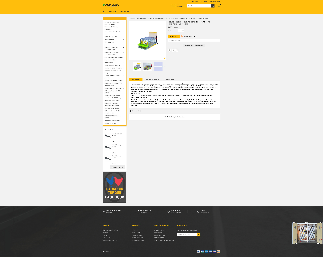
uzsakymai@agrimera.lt (110, 240)
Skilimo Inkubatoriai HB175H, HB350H (113, 117)
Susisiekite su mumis (138, 240)
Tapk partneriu (136, 232)
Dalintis (169, 50)
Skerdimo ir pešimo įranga (112, 65)
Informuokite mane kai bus (194, 45)
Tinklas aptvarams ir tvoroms (113, 68)
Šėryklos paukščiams (110, 60)
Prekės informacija (153, 79)
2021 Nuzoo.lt (107, 251)
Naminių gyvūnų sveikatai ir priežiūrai (112, 77)
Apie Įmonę (112, 11)
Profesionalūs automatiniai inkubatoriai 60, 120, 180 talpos (113, 97)
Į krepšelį (174, 36)
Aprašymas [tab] (136, 79)
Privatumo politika (137, 235)
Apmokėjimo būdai (159, 235)
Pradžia (105, 11)
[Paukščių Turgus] (114, 187)
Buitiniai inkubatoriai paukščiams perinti (114, 33)
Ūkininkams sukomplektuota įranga (113, 72)
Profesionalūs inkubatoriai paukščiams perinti (112, 53)
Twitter (173, 50)
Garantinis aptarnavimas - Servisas (164, 240)
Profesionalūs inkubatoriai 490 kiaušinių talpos (113, 84)
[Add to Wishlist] (194, 36)
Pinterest (176, 50)
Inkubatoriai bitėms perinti (112, 100)
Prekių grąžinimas (159, 237)
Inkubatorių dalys (109, 39)
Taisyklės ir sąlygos (137, 237)
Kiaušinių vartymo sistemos (112, 120)
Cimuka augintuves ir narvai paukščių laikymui (113, 23)
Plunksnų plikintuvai (110, 123)
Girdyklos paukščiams (111, 36)
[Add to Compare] (191, 36)
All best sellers (117, 167)
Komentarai (170, 79)
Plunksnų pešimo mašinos (112, 108)
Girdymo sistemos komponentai (114, 80)
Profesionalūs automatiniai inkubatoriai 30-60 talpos (112, 104)
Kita (106, 44)
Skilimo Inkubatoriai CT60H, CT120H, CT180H (112, 112)
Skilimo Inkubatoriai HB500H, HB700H (113, 92)
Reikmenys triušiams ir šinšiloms (114, 57)
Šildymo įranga (109, 62)
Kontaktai (106, 225)
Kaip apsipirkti (158, 232)
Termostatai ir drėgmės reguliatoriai (111, 28)
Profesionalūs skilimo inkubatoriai (114, 88)
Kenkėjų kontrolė (109, 42)
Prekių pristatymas (126, 11)
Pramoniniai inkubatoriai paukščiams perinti (111, 48)
